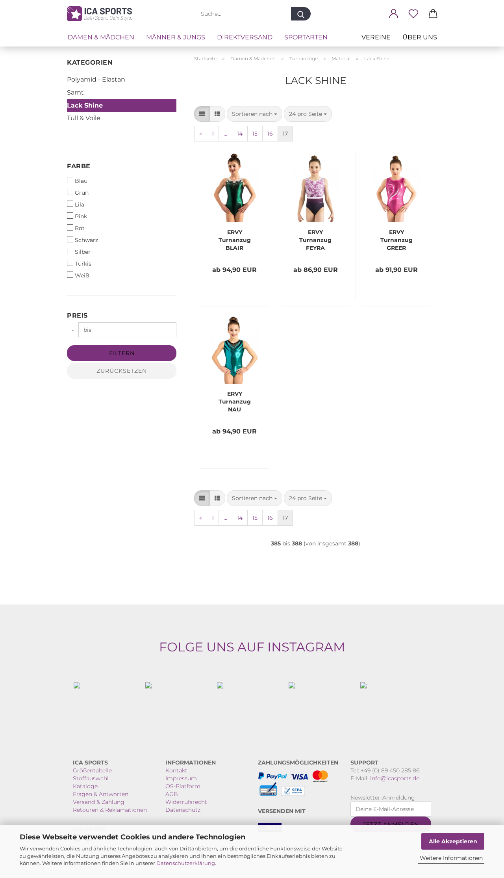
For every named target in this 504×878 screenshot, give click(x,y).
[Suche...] (301, 13)
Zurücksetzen (121, 370)
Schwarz (86, 240)
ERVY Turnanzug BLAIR (235, 240)
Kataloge (85, 786)
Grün (82, 192)
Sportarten (306, 37)
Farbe (79, 166)
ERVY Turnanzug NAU (235, 401)
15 (255, 133)
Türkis (83, 263)
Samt (75, 92)
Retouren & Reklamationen (110, 809)
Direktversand (244, 37)
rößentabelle (94, 770)
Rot (80, 228)
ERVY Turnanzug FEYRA (315, 240)
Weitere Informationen (451, 857)
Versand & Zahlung (98, 801)
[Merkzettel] (413, 14)
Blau (81, 180)
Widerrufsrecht (186, 801)
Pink (81, 216)
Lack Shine (85, 105)
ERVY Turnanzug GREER (396, 240)
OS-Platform (182, 786)
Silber (83, 251)
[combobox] (254, 114)
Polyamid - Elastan (96, 79)
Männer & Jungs (175, 37)
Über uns (419, 37)
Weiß (82, 275)
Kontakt (176, 770)
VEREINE (376, 37)
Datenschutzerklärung (185, 863)
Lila (79, 204)
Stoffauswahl (91, 778)
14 (240, 133)
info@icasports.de (394, 778)
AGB (171, 794)
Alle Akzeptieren (453, 841)
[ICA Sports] (102, 14)
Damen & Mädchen (101, 37)
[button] (394, 14)
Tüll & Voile (83, 118)
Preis (77, 315)
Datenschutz (182, 809)
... (225, 133)
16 (270, 133)
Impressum (181, 778)
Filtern (122, 353)
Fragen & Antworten (100, 794)
